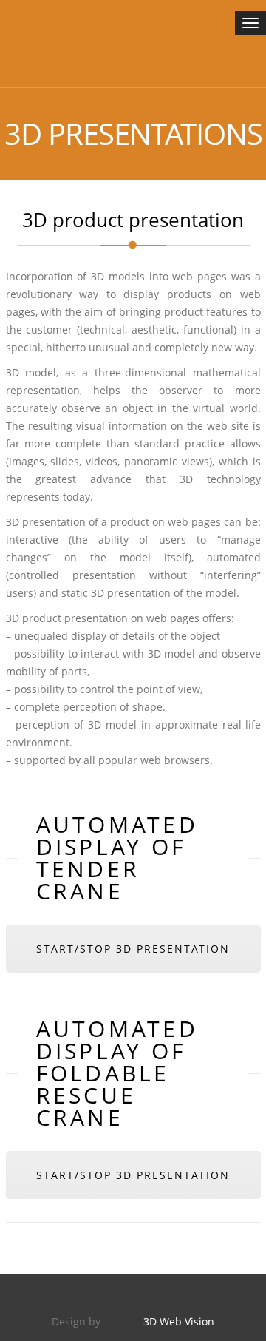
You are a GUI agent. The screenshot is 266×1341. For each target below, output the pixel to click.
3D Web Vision (178, 1321)
